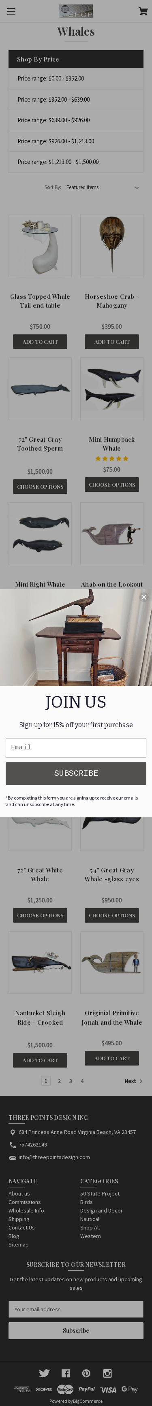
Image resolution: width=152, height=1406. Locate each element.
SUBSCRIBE (76, 773)
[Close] (144, 597)
